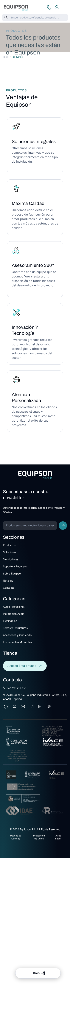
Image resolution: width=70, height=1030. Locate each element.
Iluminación (10, 620)
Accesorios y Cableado (17, 635)
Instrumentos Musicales (17, 642)
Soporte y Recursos (15, 566)
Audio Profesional (13, 606)
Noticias (8, 580)
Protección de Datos (39, 837)
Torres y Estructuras (15, 627)
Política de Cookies (15, 837)
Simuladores (10, 559)
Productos (9, 545)
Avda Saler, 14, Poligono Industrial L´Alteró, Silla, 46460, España (35, 697)
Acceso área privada (21, 665)
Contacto (8, 587)
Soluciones (9, 552)
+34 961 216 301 (16, 687)
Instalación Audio (13, 613)
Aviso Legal (58, 837)
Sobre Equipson (12, 573)
